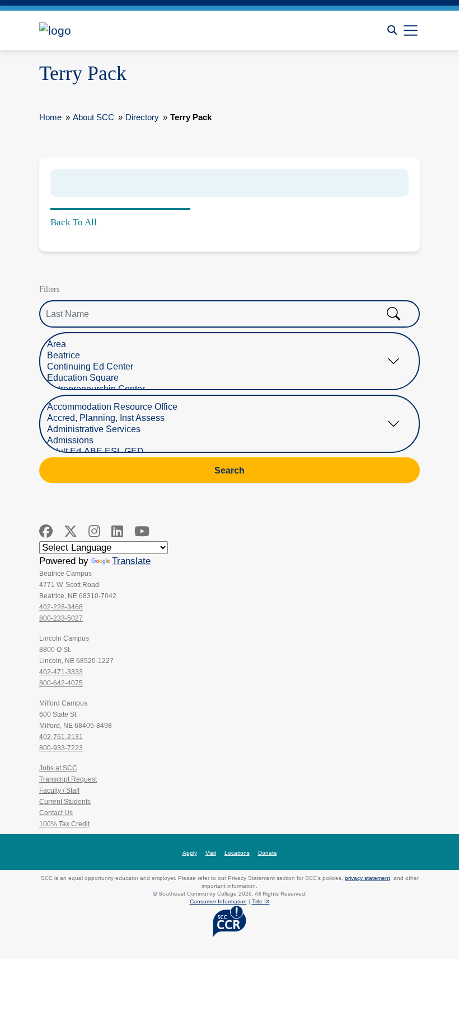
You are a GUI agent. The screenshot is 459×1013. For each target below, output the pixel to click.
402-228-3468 (61, 607)
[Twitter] (70, 531)
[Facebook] (46, 531)
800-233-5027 (61, 618)
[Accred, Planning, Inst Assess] (221, 418)
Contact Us (56, 813)
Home (50, 117)
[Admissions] (221, 440)
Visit (210, 853)
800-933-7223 (61, 748)
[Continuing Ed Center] (221, 366)
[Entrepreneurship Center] (221, 389)
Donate (267, 853)
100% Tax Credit (64, 824)
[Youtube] (141, 531)
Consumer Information (218, 901)
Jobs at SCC (58, 768)
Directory (142, 117)
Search (229, 470)
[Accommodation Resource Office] (221, 407)
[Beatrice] (221, 355)
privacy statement (367, 878)
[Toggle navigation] (410, 30)
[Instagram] (94, 531)
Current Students (65, 802)
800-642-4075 (61, 683)
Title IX (261, 901)
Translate (131, 561)
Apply (189, 853)
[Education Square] (221, 378)
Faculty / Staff (59, 790)
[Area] (221, 344)
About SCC (93, 117)
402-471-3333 (61, 672)
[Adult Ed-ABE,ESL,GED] (221, 451)
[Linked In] (117, 531)
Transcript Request (68, 779)
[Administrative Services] (221, 429)
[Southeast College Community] (89, 30)
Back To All (73, 222)
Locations (237, 853)
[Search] (392, 30)
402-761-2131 (61, 737)
